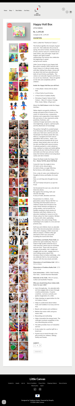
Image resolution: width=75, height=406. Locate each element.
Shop (10, 10)
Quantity (36, 343)
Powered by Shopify (47, 400)
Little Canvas (38, 28)
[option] (19, 32)
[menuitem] (5, 10)
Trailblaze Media (35, 400)
